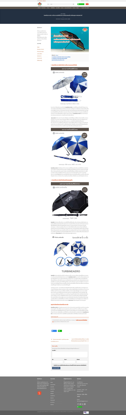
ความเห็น (54, 350)
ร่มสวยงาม (39, 56)
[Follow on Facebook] (85, 0)
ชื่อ (53, 359)
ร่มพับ (51, 382)
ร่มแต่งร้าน (52, 389)
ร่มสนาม (52, 398)
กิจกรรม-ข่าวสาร (40, 49)
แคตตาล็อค (58, 8)
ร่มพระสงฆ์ (52, 400)
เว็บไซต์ (78, 359)
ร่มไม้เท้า (52, 393)
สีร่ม (48, 8)
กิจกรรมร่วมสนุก (40, 51)
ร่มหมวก (52, 404)
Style (38, 47)
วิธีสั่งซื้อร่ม (53, 8)
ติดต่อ (77, 8)
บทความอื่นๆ (63, 13)
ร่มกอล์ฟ (52, 387)
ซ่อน (57, 55)
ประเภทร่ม (43, 8)
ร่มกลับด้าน (52, 395)
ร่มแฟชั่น (52, 391)
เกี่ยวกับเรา (83, 0)
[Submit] (73, 4)
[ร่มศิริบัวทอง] (41, 4)
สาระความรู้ (39, 58)
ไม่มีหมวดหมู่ (39, 60)
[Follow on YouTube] (85, 404)
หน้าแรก (39, 8)
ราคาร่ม (62, 8)
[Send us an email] (80, 404)
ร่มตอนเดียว (52, 384)
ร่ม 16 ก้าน (52, 402)
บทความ (73, 8)
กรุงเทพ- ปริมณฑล (42, 0)
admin (69, 19)
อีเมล (65, 359)
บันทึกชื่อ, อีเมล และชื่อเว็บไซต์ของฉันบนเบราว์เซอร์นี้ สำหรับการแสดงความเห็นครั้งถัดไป (70, 365)
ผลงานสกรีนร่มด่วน (68, 8)
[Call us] (88, 0)
